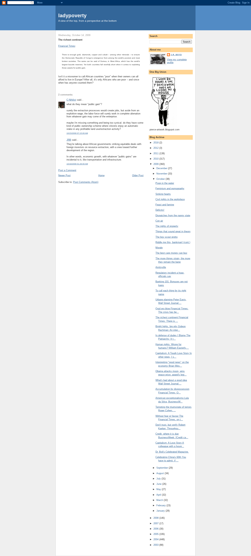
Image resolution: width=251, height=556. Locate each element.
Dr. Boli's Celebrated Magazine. (172, 451)
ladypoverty (72, 15)
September (162, 467)
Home (101, 175)
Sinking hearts (163, 194)
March (160, 500)
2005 (156, 534)
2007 (156, 523)
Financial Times (66, 46)
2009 (156, 164)
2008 (156, 518)
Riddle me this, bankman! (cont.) (172, 242)
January (161, 510)
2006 (156, 528)
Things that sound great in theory (173, 231)
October (161, 179)
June (159, 484)
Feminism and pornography (169, 188)
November (162, 173)
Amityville (160, 267)
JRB (69, 139)
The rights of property (166, 226)
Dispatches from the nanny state (172, 215)
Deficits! (159, 210)
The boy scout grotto (166, 237)
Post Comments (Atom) (85, 182)
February (161, 505)
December (162, 168)
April (159, 494)
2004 (156, 539)
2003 (156, 545)
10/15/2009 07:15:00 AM (77, 133)
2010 (156, 158)
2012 (156, 148)
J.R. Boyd (176, 55)
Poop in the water (164, 183)
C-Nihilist (71, 99)
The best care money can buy (171, 253)
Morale (159, 247)
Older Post (138, 175)
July (159, 478)
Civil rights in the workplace (170, 199)
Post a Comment (67, 170)
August (160, 473)
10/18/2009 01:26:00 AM (77, 164)
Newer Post (64, 175)
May (159, 489)
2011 (156, 153)
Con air (159, 220)
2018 (156, 142)
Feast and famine (164, 204)
